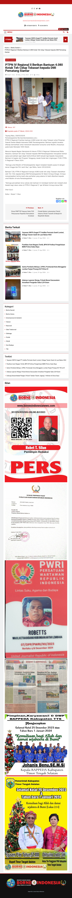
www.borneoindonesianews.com (36, 21)
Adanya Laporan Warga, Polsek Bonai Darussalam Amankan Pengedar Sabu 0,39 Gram (33, 372)
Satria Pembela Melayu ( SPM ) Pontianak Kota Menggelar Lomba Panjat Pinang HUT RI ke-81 (36, 368)
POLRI (8, 341)
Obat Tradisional (11, 329)
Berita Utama (10, 314)
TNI (7, 349)
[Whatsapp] (63, 201)
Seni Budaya (10, 345)
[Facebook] (57, 201)
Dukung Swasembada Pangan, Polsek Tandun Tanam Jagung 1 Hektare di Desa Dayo (33, 376)
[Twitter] (60, 201)
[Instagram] (65, 201)
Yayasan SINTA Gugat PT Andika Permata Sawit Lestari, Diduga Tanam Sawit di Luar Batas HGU (41, 39)
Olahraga (9, 333)
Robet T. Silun (11, 75)
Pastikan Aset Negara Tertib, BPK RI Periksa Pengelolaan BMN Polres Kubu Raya (32, 364)
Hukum (8, 322)
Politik (8, 337)
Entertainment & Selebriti (14, 318)
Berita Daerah (10, 60)
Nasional (9, 326)
